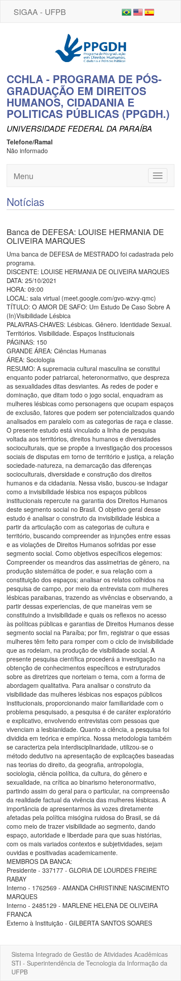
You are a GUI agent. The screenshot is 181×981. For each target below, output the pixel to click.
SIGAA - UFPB (40, 11)
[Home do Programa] (90, 47)
